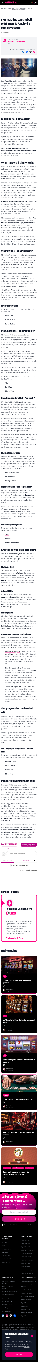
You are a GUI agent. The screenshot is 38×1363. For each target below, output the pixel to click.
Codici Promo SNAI (26, 1290)
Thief (7, 535)
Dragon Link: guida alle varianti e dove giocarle (17, 981)
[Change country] (32, 2)
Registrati (31, 845)
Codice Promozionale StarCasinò (26, 1285)
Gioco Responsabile (7, 1259)
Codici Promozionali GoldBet (28, 1281)
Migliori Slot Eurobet (26, 1316)
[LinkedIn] (23, 52)
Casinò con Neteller (26, 1266)
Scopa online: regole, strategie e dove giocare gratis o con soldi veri (17, 1173)
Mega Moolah (10, 766)
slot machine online (10, 81)
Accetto (19, 1354)
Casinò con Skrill (25, 1263)
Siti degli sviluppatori (12, 652)
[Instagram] (7, 1315)
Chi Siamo (4, 1242)
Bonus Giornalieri (6, 1298)
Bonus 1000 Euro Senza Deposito (8, 1282)
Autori (3, 1246)
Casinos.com (4, 8)
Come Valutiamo (6, 1249)
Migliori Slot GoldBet (26, 1312)
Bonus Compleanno (7, 1301)
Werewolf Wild (10, 477)
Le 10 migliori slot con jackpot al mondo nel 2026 (19, 1021)
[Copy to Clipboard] (34, 52)
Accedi (24, 845)
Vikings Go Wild (11, 481)
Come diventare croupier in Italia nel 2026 (18, 1099)
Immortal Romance (12, 473)
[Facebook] (27, 52)
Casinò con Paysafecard (27, 1260)
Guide (9, 8)
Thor (7, 383)
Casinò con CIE (25, 1240)
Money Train (9, 391)
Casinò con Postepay (26, 1270)
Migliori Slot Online (26, 1299)
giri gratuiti (26, 276)
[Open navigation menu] (2, 2)
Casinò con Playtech (26, 1253)
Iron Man (8, 387)
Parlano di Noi (5, 1252)
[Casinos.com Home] (11, 2)
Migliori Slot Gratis (26, 1303)
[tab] (7, 861)
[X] (11, 1315)
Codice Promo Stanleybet (27, 1296)
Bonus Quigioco (6, 1308)
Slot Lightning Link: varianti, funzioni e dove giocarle (19, 1061)
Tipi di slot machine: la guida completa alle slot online (18, 1133)
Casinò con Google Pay (27, 1273)
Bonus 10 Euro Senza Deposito (7, 1287)
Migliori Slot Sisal (25, 1309)
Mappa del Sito (6, 1262)
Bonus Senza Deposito (8, 1295)
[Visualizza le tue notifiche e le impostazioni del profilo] (35, 861)
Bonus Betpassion (6, 1311)
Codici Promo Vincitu (26, 1293)
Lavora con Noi (6, 1255)
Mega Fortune (10, 774)
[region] (19, 857)
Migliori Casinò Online (27, 1247)
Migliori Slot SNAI (25, 1306)
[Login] (35, 2)
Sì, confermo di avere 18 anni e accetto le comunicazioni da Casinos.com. (20, 1224)
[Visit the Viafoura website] (32, 870)
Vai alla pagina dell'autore (15, 938)
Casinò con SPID (25, 1243)
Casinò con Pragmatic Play (28, 1250)
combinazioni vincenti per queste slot (14, 431)
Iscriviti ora (17, 1219)
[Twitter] (30, 52)
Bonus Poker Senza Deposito (9, 1291)
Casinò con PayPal (26, 1257)
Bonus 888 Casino (7, 1304)
